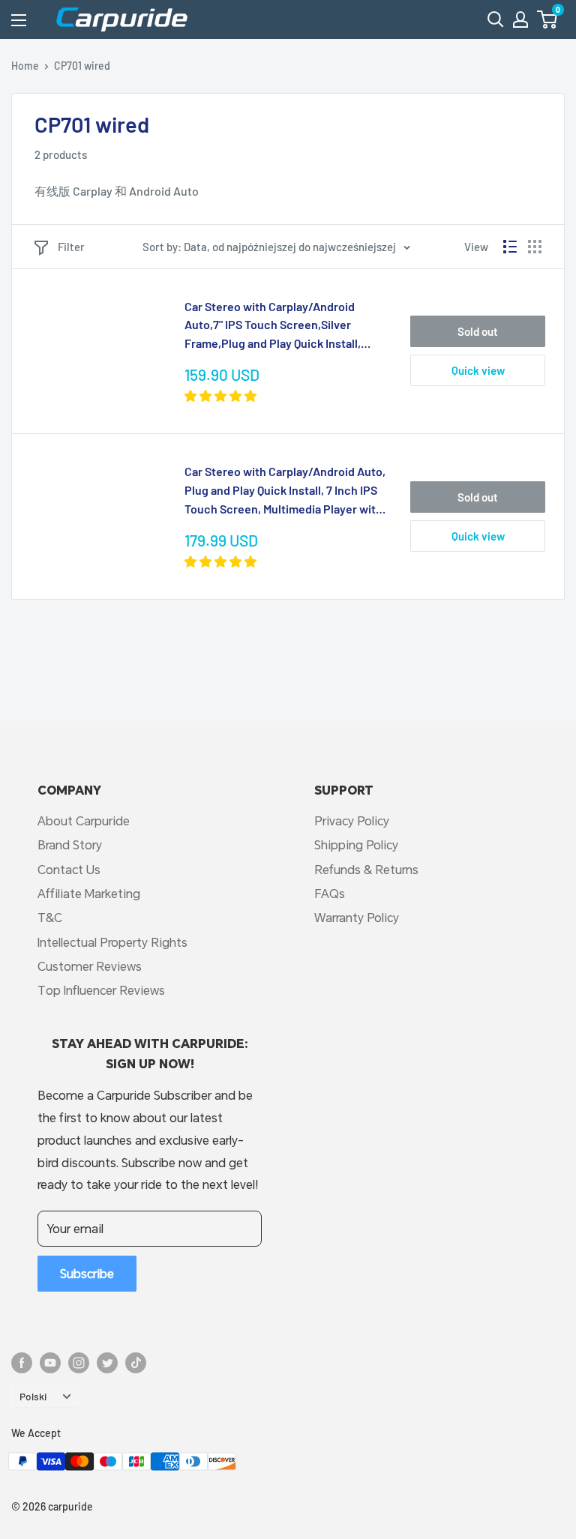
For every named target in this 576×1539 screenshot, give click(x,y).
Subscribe (87, 1273)
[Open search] (495, 19)
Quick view (478, 370)
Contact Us (69, 869)
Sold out (478, 331)
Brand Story (70, 844)
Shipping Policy (356, 844)
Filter (71, 246)
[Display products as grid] (535, 246)
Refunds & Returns (366, 869)
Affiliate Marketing (89, 893)
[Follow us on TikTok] (135, 1362)
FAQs (329, 893)
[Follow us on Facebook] (21, 1362)
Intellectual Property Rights (113, 942)
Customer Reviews (90, 966)
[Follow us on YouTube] (50, 1362)
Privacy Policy (351, 820)
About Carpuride (84, 820)
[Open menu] (18, 20)
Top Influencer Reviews (101, 990)
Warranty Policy (356, 917)
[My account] (520, 19)
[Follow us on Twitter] (107, 1362)
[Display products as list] (510, 246)
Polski (33, 1396)
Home (25, 65)
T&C (50, 917)
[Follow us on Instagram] (78, 1362)
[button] (547, 19)
